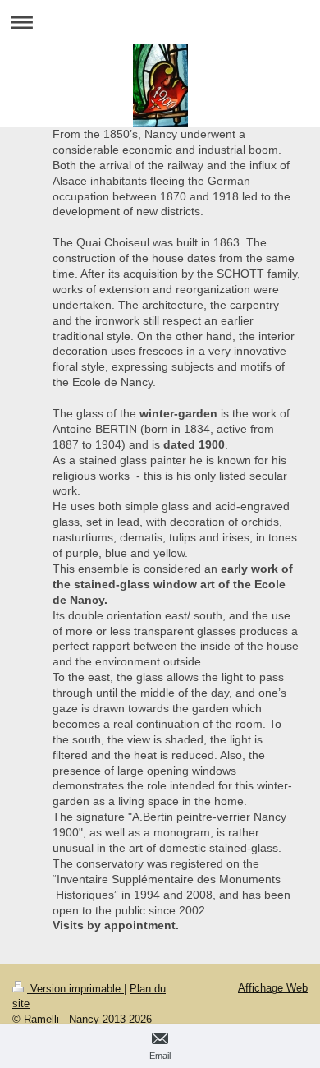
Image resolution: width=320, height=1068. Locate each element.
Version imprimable (75, 989)
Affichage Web (273, 988)
